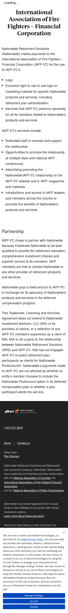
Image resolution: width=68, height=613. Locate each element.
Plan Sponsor (11, 456)
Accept (34, 601)
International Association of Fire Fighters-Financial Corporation (33, 484)
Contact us (23, 443)
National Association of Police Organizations (38, 490)
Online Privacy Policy (32, 539)
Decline (34, 606)
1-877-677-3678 (13, 427)
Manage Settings (34, 595)
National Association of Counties (32, 478)
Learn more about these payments (24, 516)
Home (7, 443)
